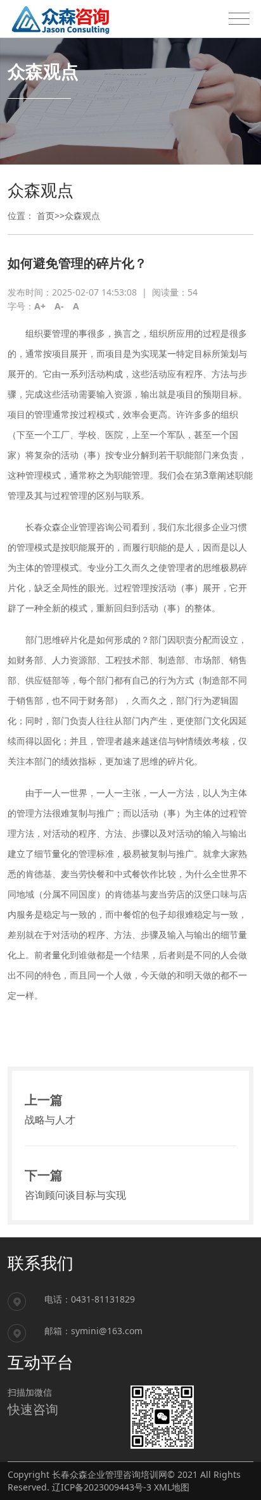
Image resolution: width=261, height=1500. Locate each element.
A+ (40, 306)
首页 (45, 215)
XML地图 (171, 1487)
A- (59, 306)
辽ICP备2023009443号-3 (101, 1487)
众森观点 (82, 215)
